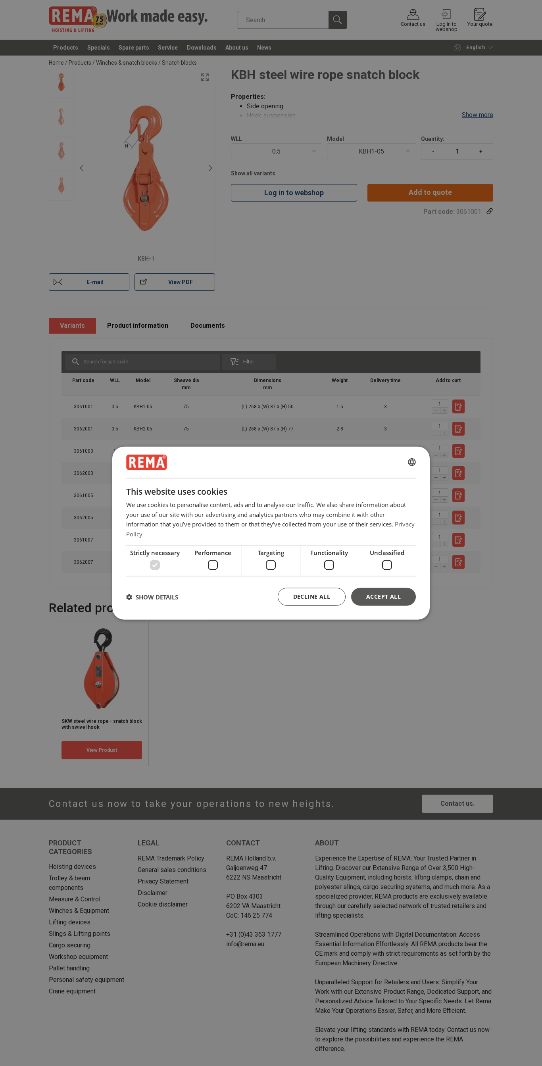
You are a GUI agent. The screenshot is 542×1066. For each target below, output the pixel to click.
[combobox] (412, 462)
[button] (152, 596)
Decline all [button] (311, 596)
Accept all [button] (383, 596)
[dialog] (271, 533)
